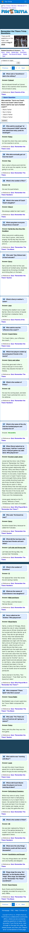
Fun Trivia (8, 2)
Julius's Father (7, 114)
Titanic (25, 54)
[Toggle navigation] (25, 1)
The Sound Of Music (15, 54)
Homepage (5, 910)
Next (23, 68)
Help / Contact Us (21, 910)
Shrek (8, 52)
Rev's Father (7, 112)
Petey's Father (8, 117)
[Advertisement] (14, 22)
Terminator (23, 52)
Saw (3, 56)
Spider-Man (14, 52)
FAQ (12, 910)
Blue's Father (7, 109)
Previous (5, 68)
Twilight (4, 54)
